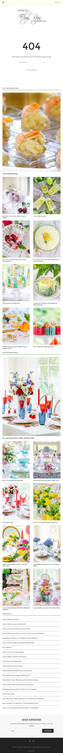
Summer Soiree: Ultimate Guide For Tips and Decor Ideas (14, 565)
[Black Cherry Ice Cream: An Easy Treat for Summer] (16, 195)
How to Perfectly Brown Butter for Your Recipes (18, 684)
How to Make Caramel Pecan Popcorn (14, 657)
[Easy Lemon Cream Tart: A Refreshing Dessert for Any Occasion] (47, 239)
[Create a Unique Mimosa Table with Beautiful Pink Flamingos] (16, 587)
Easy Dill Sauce (7, 647)
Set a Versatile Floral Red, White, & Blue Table (46, 480)
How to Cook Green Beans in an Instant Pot (16, 629)
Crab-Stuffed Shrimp (9, 174)
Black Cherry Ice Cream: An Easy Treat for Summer (14, 217)
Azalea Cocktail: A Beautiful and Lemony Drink (17, 670)
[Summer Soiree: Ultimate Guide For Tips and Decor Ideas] (16, 543)
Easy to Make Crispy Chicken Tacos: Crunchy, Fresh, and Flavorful (23, 633)
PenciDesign (47, 747)
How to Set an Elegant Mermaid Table (12, 480)
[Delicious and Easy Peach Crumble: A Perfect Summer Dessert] (16, 326)
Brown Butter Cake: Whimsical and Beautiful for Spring (19, 680)
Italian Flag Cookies (8, 694)
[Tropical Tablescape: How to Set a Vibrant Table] (47, 587)
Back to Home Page (31, 69)
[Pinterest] (57, 2)
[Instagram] (55, 2)
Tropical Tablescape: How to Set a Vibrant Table (46, 608)
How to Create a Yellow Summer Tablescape (45, 522)
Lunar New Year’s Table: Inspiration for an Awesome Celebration (23, 698)
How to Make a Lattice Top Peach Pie (14, 624)
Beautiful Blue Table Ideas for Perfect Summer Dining (46, 565)
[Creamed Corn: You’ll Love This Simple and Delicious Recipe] (47, 282)
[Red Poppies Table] (16, 501)
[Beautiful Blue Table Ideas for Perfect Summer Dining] (47, 543)
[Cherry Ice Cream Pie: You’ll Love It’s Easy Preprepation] (16, 239)
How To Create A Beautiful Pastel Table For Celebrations (20, 708)
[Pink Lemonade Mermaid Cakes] (16, 282)
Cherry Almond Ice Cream (10, 619)
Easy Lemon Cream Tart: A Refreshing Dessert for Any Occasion (46, 260)
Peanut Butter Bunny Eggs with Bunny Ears (16, 675)
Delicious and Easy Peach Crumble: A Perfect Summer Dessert (14, 347)
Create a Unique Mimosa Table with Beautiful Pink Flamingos (16, 608)
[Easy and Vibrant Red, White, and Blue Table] (31, 396)
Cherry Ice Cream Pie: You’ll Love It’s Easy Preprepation (14, 260)
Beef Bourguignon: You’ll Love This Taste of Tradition (19, 689)
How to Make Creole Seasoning (12, 666)
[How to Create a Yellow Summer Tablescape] (47, 501)
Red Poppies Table (7, 522)
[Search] (60, 2)
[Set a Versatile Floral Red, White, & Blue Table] (47, 459)
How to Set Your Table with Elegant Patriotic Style (18, 643)
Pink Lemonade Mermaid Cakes (11, 303)
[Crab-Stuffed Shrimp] (31, 132)
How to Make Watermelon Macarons (43, 347)
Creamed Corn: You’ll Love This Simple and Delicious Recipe (45, 304)
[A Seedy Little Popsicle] (47, 195)
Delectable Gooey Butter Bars (12, 661)
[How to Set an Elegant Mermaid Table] (16, 459)
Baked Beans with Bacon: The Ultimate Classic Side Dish (20, 638)
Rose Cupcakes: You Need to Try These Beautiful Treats (20, 703)
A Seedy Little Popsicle (39, 216)
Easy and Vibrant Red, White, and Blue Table (18, 438)
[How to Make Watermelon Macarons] (47, 326)
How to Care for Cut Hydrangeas (13, 652)
